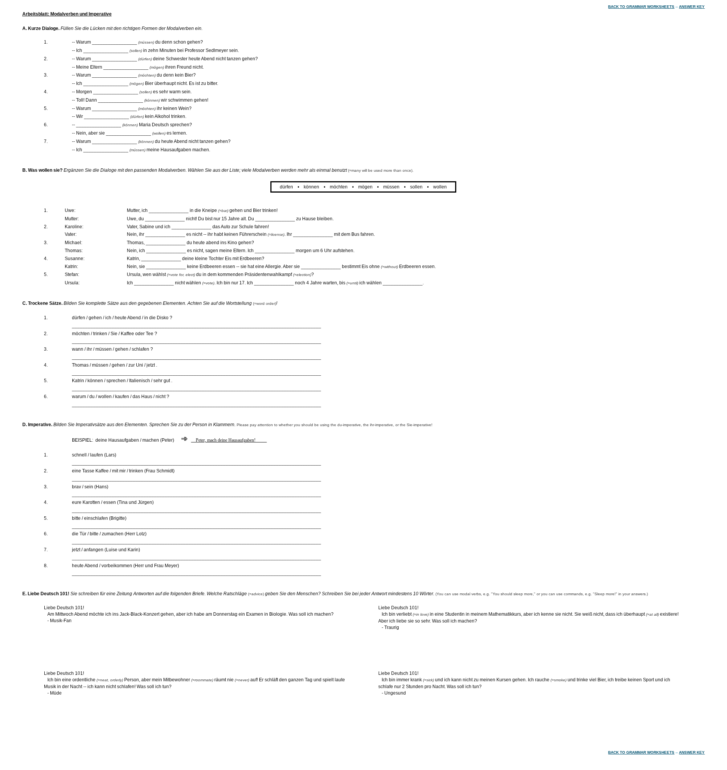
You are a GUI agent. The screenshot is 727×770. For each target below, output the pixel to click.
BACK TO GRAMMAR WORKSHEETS (641, 7)
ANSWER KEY (692, 7)
